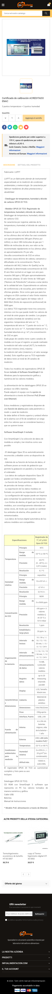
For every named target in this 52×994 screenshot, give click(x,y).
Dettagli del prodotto (29, 165)
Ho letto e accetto (25, 920)
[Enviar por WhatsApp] (15, 127)
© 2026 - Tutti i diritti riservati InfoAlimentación (26, 981)
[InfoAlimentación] (26, 934)
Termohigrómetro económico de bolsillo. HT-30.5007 (13, 856)
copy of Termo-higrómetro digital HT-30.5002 (37, 856)
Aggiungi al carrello (33, 118)
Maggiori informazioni (37, 153)
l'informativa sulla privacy (32, 920)
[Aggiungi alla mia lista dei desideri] (26, 127)
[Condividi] (4, 127)
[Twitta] (9, 127)
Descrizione (9, 165)
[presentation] (23, 874)
